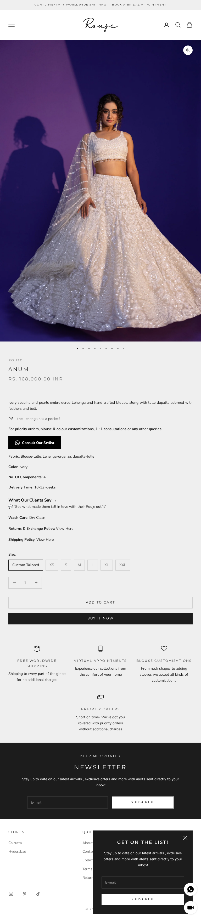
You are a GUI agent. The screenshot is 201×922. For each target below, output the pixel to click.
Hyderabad (17, 851)
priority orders (100, 709)
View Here (64, 528)
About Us (90, 842)
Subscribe (143, 899)
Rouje (15, 360)
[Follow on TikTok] (38, 893)
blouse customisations (164, 661)
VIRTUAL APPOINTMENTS (100, 661)
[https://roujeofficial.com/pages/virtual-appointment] (111, 4)
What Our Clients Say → (32, 500)
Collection (90, 860)
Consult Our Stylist (38, 442)
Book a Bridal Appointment (139, 4)
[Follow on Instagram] (11, 893)
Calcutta (15, 842)
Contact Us (91, 851)
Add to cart (100, 602)
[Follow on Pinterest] (24, 893)
